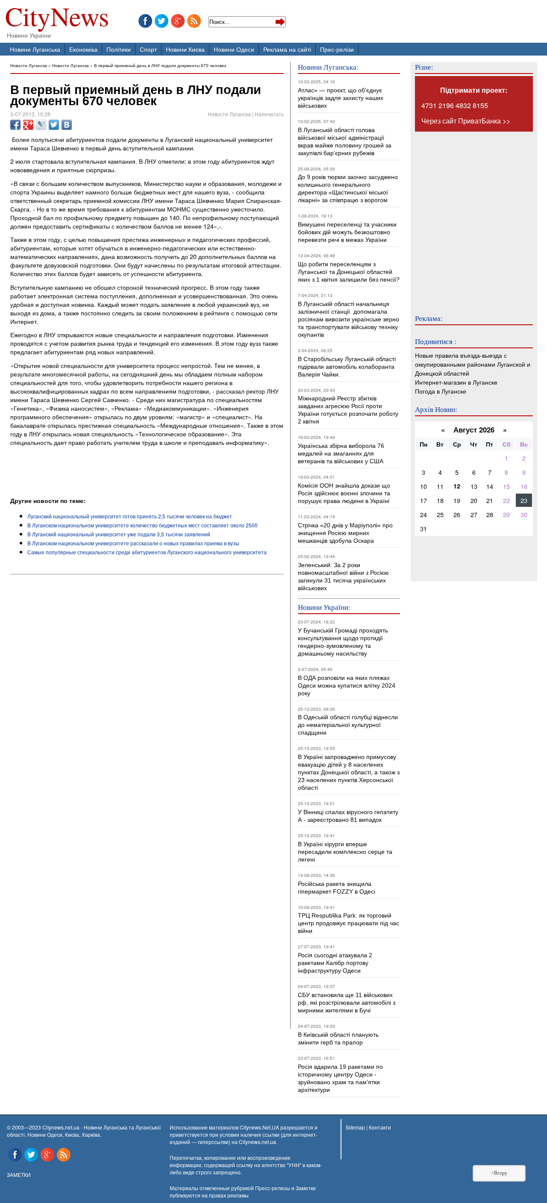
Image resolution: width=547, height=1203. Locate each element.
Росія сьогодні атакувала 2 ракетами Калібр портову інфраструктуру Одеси (335, 963)
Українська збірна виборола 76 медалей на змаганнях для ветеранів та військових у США (341, 453)
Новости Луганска (28, 65)
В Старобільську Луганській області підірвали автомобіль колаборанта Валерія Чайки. (347, 367)
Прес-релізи (337, 48)
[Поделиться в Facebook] (15, 125)
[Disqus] (147, 694)
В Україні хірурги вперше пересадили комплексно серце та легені (345, 852)
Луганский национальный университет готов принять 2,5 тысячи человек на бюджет (129, 516)
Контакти (380, 1127)
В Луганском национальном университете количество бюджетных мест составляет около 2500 (142, 525)
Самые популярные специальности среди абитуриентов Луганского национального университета (147, 552)
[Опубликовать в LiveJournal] (41, 125)
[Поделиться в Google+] (28, 125)
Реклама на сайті (287, 48)
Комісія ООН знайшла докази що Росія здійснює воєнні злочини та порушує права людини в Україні (344, 493)
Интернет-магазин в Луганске (456, 381)
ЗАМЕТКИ (19, 1174)
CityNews (57, 18)
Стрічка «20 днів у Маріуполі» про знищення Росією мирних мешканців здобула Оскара (345, 533)
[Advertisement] (110, 472)
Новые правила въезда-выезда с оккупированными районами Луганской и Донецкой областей (472, 363)
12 (456, 486)
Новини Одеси (234, 48)
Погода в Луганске (440, 390)
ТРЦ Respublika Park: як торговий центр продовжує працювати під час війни (348, 923)
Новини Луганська (35, 48)
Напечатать (269, 114)
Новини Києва (185, 48)
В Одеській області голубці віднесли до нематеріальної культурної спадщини (348, 725)
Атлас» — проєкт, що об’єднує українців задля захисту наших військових (340, 98)
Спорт (148, 48)
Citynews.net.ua (257, 1141)
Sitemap (355, 1127)
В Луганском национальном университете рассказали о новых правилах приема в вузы (133, 543)
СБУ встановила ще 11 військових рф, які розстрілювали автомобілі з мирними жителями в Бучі (346, 1002)
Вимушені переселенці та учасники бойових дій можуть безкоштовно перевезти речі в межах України (347, 232)
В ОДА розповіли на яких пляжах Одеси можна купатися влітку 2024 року (346, 685)
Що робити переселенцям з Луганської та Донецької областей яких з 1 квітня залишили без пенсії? (349, 272)
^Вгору (499, 1173)
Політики (118, 48)
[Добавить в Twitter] (54, 125)
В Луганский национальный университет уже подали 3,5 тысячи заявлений (118, 534)
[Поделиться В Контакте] (67, 125)
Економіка (83, 48)
